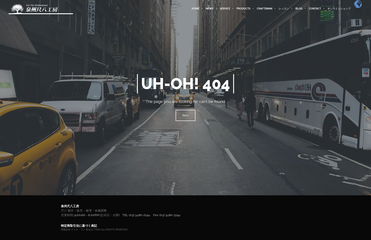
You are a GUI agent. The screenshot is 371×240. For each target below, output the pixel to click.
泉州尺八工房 (70, 206)
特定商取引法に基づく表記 (79, 225)
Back (185, 115)
